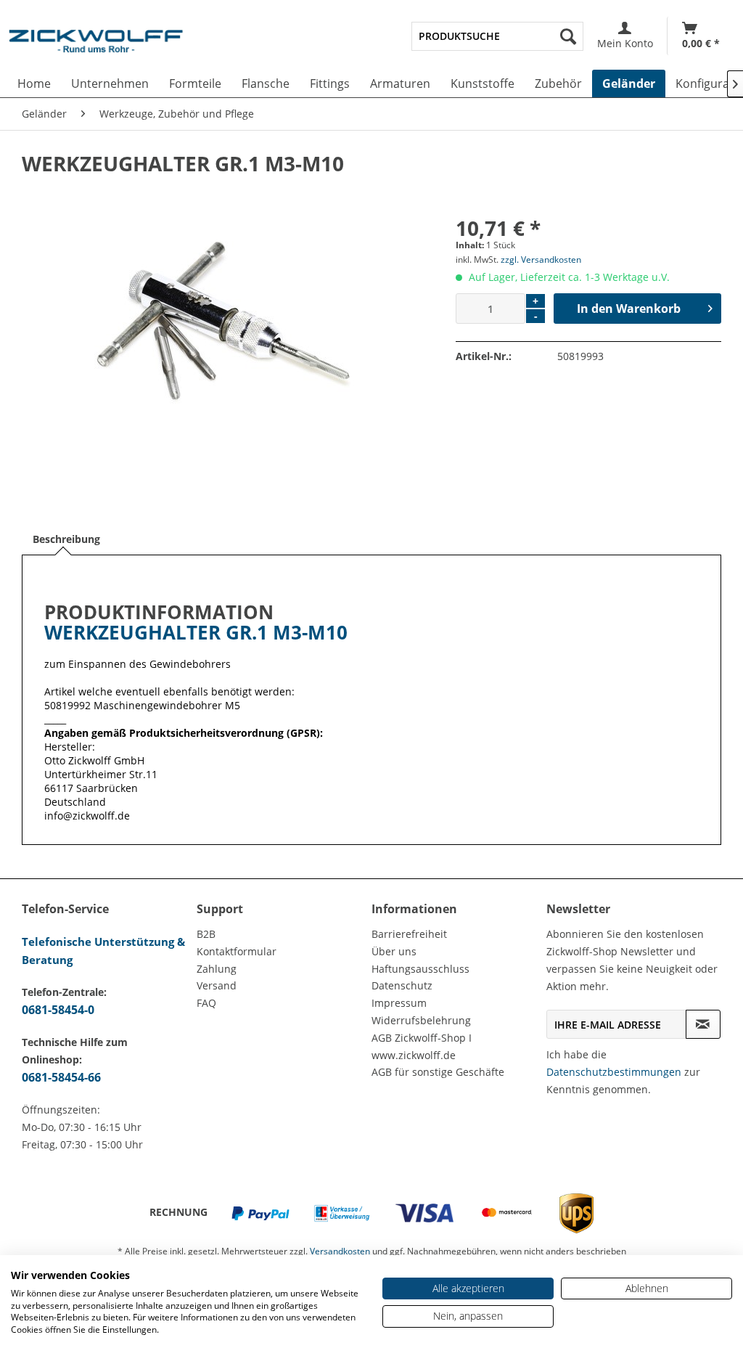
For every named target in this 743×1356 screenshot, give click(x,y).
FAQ (206, 1003)
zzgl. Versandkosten (541, 259)
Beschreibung (66, 539)
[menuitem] (497, 36)
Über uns (394, 951)
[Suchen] (568, 36)
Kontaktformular (236, 951)
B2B (206, 934)
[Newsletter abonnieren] (703, 1024)
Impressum (399, 1003)
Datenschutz (402, 985)
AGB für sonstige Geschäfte (438, 1072)
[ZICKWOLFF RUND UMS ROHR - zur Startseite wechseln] (95, 46)
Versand (217, 985)
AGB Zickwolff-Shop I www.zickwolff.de (422, 1046)
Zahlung (217, 969)
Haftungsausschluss (420, 969)
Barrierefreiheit (409, 934)
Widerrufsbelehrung (421, 1020)
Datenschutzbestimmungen (613, 1072)
